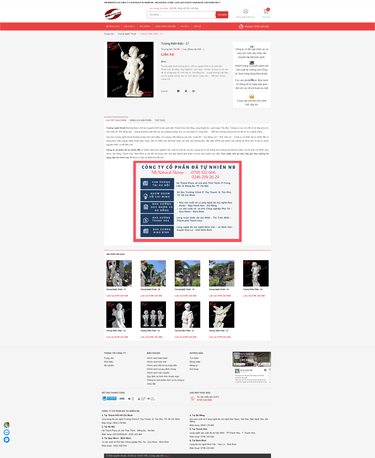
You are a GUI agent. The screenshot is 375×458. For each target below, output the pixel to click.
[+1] (194, 91)
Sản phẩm (145, 26)
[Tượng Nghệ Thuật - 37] (119, 273)
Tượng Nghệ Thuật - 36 (150, 289)
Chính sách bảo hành (157, 358)
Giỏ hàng (194, 369)
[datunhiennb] (123, 13)
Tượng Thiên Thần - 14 (150, 331)
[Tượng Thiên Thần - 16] (256, 273)
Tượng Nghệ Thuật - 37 (116, 289)
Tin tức (184, 26)
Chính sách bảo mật (156, 362)
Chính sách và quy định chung (161, 369)
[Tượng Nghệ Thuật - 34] (222, 273)
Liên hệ (197, 26)
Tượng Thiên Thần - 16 (252, 289)
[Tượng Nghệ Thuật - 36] (153, 273)
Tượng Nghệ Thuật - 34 (219, 289)
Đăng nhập (241, 17)
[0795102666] (7, 440)
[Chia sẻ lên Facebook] (179, 91)
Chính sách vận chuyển (158, 373)
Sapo (167, 456)
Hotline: (257, 26)
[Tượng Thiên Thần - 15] (119, 314)
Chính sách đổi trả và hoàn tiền (162, 365)
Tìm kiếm (194, 358)
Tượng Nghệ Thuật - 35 (184, 289)
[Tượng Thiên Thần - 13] (187, 314)
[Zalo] (7, 432)
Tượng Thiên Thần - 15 (116, 331)
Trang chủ (113, 26)
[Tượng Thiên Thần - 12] (222, 314)
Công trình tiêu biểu (165, 26)
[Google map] (7, 425)
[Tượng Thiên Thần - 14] (153, 314)
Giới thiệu (129, 26)
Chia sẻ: (164, 91)
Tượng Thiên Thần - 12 (218, 331)
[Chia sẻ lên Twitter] (186, 91)
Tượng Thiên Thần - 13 (184, 331)
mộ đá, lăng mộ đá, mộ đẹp (184, 8)
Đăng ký (251, 17)
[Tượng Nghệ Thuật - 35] (187, 273)
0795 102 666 (204, 400)
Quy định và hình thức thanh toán (163, 376)
